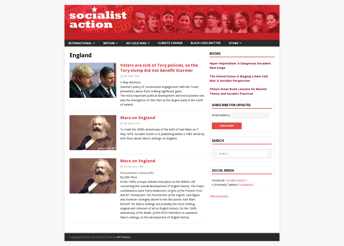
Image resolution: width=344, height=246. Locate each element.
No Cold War (136, 43)
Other (233, 43)
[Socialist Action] (172, 37)
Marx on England (137, 117)
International (80, 43)
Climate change (170, 43)
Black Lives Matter (206, 43)
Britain (109, 43)
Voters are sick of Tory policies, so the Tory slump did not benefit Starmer (159, 67)
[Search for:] (242, 153)
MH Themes (123, 237)
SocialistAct (246, 185)
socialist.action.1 (236, 180)
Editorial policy (219, 196)
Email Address (221, 115)
